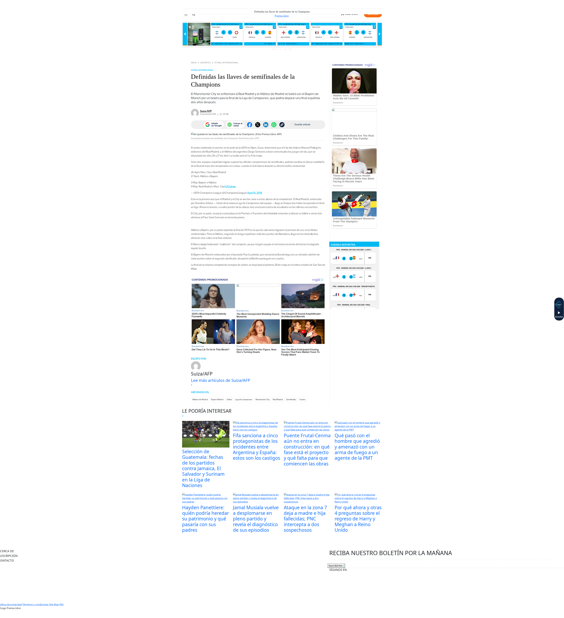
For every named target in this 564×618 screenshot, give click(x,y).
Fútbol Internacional (226, 62)
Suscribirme (336, 565)
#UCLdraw (230, 186)
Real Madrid (278, 399)
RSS (61, 604)
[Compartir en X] (258, 124)
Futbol (229, 399)
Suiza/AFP (206, 111)
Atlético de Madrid (200, 399)
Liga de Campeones (243, 399)
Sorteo (302, 399)
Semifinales (291, 399)
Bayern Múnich (217, 399)
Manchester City (263, 399)
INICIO (194, 62)
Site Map (54, 604)
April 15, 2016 (254, 192)
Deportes (205, 62)
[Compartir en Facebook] (249, 124)
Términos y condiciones (35, 604)
